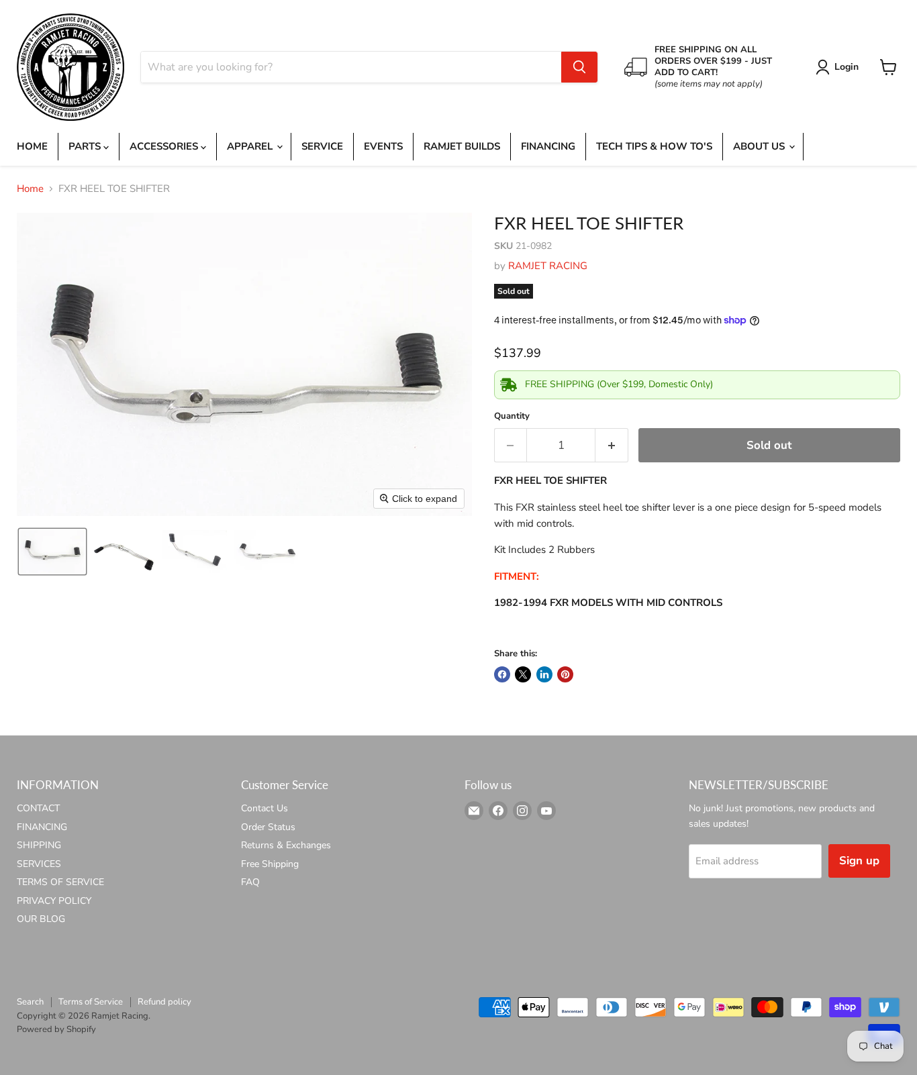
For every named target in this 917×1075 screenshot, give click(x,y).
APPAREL (251, 146)
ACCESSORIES (165, 146)
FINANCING (548, 146)
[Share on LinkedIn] (544, 674)
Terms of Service (90, 1002)
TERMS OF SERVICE (60, 882)
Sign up (859, 860)
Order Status (268, 827)
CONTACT (38, 808)
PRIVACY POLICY (54, 900)
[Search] (579, 67)
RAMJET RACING (547, 265)
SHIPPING (39, 845)
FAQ (250, 882)
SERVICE (322, 146)
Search (30, 1002)
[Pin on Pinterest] (565, 674)
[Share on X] (523, 674)
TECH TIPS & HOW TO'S (654, 146)
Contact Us (264, 808)
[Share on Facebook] (502, 674)
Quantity (512, 416)
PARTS (85, 146)
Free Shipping (270, 864)
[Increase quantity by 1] (611, 445)
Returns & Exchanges (286, 845)
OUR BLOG (41, 919)
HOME (32, 146)
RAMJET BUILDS (462, 146)
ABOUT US (760, 146)
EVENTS (383, 146)
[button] (839, 67)
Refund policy (164, 1002)
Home (30, 189)
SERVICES (39, 864)
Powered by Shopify (56, 1029)
